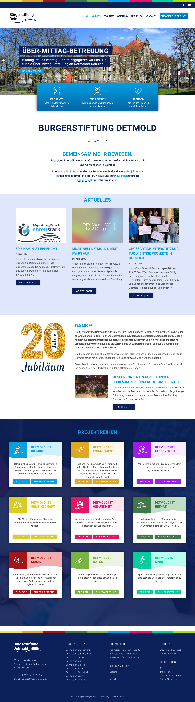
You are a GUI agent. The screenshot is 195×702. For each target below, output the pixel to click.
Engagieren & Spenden (173, 16)
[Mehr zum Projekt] (97, 61)
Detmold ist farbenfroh (77, 679)
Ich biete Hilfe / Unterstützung (124, 653)
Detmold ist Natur (74, 668)
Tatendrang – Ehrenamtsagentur (125, 650)
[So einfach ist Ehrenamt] (41, 225)
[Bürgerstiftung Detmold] (26, 18)
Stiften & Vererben (168, 653)
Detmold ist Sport (74, 676)
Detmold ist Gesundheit (77, 672)
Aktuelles (137, 16)
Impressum (165, 671)
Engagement (84, 180)
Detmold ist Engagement (78, 650)
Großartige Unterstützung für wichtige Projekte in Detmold (154, 253)
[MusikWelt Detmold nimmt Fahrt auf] (97, 225)
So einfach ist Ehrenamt (36, 248)
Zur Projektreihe (44, 481)
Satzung (163, 668)
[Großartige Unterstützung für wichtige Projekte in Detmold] (154, 225)
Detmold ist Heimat (75, 657)
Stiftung (122, 16)
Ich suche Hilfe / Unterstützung (125, 657)
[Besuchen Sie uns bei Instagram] (178, 5)
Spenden (122, 176)
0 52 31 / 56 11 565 (32, 675)
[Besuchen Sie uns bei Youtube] (189, 5)
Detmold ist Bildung (75, 664)
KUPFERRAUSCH (117, 696)
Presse (113, 675)
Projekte (109, 16)
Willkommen (93, 16)
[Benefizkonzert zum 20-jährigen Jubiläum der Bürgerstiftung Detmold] (91, 386)
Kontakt (151, 16)
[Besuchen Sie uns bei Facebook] (183, 5)
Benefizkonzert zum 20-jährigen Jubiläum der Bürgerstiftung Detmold (146, 379)
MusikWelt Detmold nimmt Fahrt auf (95, 251)
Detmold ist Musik (75, 661)
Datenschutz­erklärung (170, 675)
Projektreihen (135, 171)
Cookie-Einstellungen (170, 679)
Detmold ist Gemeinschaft (78, 653)
